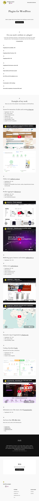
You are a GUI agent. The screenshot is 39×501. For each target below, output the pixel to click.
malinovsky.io (30, 258)
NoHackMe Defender (19, 22)
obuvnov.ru (17, 192)
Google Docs (7, 426)
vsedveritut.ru (14, 266)
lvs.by (16, 348)
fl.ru (5, 430)
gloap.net (30, 109)
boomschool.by (27, 410)
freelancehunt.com (8, 429)
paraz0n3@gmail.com (19, 469)
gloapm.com (24, 335)
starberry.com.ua (15, 179)
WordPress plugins (10, 1)
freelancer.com (7, 428)
